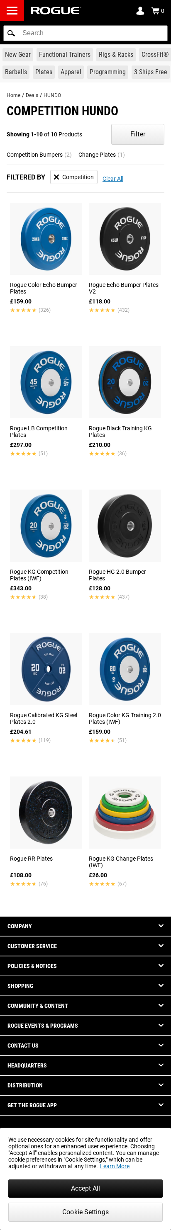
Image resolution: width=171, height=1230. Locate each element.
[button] (11, 33)
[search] (85, 33)
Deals (32, 95)
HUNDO (52, 95)
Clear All (113, 178)
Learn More (114, 1166)
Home (13, 95)
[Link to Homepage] (56, 10)
